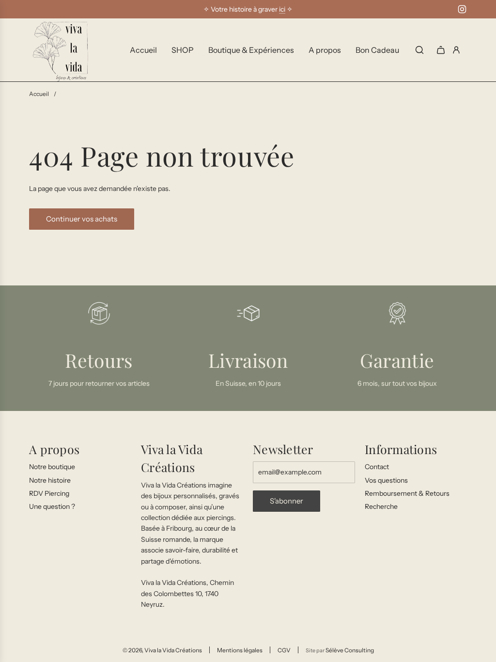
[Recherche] (419, 50)
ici (282, 9)
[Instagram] (462, 9)
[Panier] (440, 50)
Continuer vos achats (81, 218)
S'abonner (286, 500)
